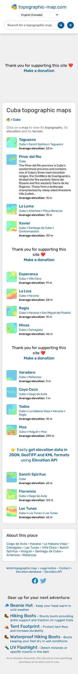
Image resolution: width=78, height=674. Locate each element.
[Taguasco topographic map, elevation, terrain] (11, 143)
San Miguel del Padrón (56, 313)
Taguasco (27, 139)
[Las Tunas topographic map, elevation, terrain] (11, 512)
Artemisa (34, 211)
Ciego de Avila (37, 394)
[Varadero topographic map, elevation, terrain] (11, 376)
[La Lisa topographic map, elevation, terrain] (11, 295)
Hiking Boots (23, 615)
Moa (22, 427)
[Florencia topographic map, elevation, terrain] (11, 495)
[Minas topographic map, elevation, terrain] (11, 329)
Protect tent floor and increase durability (39, 629)
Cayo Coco (28, 389)
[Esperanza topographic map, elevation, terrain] (11, 278)
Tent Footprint (25, 626)
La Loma (26, 206)
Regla (24, 308)
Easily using (39, 454)
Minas (24, 325)
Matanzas (34, 377)
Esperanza (28, 274)
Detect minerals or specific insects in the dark (38, 650)
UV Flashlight (23, 647)
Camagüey (35, 330)
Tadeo (24, 406)
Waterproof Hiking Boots (35, 636)
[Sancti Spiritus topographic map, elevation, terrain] (11, 478)
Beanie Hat (21, 605)
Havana (33, 295)
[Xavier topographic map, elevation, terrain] (11, 229)
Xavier (24, 223)
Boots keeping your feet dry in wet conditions (41, 639)
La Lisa (25, 291)
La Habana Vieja (39, 411)
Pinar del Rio (30, 156)
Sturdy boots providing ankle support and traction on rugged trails (41, 618)
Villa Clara (34, 278)
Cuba (22, 144)
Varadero (27, 372)
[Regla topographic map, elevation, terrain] (11, 312)
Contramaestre (29, 231)
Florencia (27, 491)
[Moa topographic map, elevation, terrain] (11, 431)
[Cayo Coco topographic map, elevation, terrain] (11, 393)
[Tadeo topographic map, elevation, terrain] (11, 412)
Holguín (33, 432)
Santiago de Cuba (40, 228)
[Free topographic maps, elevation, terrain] (8, 119)
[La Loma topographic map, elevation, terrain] (11, 210)
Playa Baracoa (52, 211)
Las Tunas (28, 508)
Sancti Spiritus (38, 144)
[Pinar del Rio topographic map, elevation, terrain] (11, 177)
